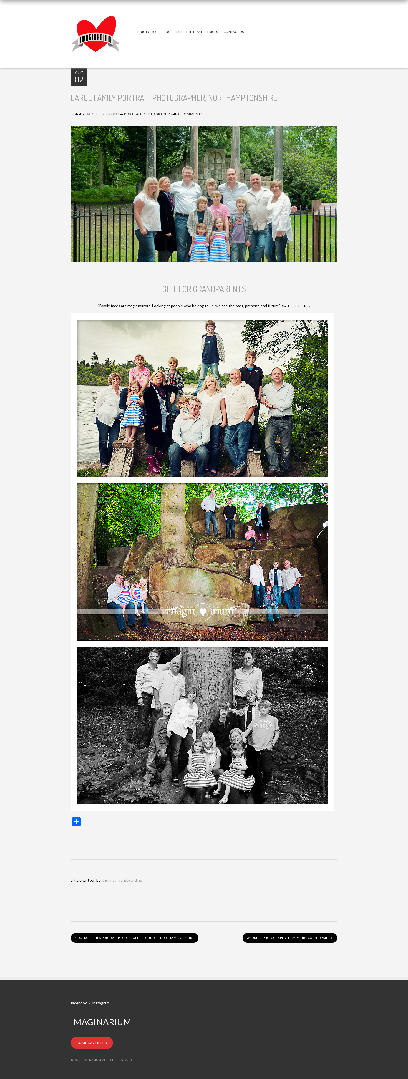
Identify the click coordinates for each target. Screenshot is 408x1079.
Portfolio (146, 32)
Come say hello (91, 1043)
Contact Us (233, 32)
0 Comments (190, 114)
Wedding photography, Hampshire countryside (290, 937)
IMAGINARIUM (101, 1022)
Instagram (101, 1002)
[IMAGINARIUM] (96, 21)
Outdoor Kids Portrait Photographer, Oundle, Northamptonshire (134, 937)
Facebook (79, 1002)
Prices (212, 32)
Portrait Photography (147, 114)
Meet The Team (189, 32)
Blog (166, 32)
